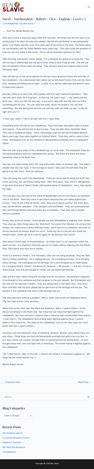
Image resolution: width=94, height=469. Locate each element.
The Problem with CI (12, 433)
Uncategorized (11, 23)
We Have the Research (13, 447)
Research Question (11, 442)
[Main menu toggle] (89, 7)
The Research (9, 452)
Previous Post (11, 382)
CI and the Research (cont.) (16, 438)
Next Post (84, 382)
